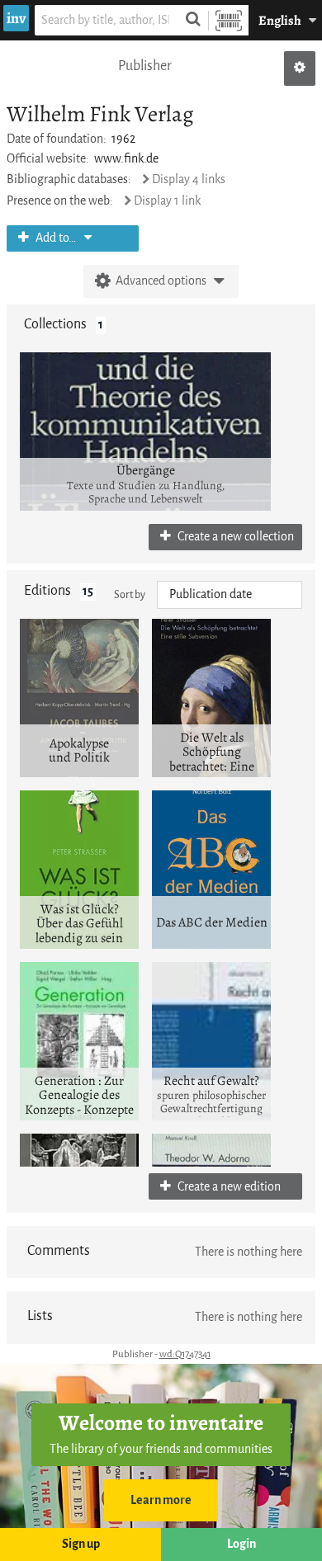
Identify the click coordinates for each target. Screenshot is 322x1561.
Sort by (129, 594)
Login (241, 1544)
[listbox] (229, 595)
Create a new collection (234, 537)
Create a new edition (228, 1187)
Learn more (161, 1500)
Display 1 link (167, 201)
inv (16, 18)
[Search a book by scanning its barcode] (229, 20)
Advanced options (161, 281)
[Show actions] (299, 68)
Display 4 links (188, 179)
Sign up (81, 1544)
